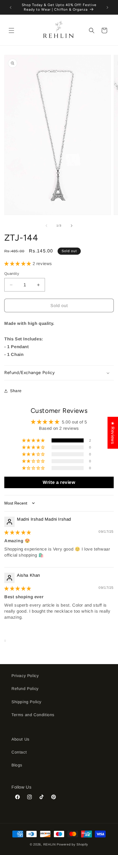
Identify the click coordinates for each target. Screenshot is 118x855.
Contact (19, 752)
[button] (11, 30)
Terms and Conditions (32, 714)
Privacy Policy (25, 675)
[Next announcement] (107, 7)
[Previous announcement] (10, 7)
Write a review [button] (59, 482)
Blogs (16, 765)
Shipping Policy (26, 701)
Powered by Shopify (72, 844)
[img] (17, 532)
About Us (20, 739)
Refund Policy (25, 688)
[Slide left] (46, 225)
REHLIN (49, 844)
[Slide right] (71, 225)
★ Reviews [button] (112, 432)
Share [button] (16, 390)
